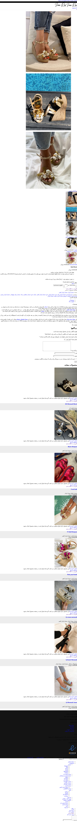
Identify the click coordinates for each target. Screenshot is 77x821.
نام (76, 353)
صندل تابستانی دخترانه (22, 319)
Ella (67, 767)
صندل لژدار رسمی (5, 294)
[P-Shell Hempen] (65, 524)
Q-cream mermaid (71, 617)
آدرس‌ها (72, 728)
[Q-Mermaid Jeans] (65, 695)
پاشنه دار (66, 780)
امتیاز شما (74, 339)
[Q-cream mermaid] (65, 610)
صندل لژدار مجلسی (72, 296)
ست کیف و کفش (66, 798)
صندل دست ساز (71, 319)
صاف (72, 283)
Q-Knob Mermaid (71, 660)
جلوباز (66, 777)
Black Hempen (72, 446)
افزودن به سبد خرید (58, 285)
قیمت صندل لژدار (52, 296)
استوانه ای (65, 794)
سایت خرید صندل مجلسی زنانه (28, 294)
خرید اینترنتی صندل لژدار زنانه (64, 294)
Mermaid (66, 771)
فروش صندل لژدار (62, 296)
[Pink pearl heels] (65, 567)
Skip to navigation (62, 0)
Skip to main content (72, 0)
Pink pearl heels (73, 264)
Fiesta (66, 768)
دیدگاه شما (74, 350)
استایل (46, 307)
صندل (42, 311)
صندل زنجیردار (67, 784)
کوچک (66, 793)
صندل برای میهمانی (15, 294)
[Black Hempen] (65, 439)
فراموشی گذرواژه (69, 731)
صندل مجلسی (67, 783)
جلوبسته (66, 778)
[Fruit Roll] (65, 482)
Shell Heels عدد (71, 285)
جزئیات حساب (70, 729)
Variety (66, 772)
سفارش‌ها (71, 725)
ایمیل (75, 356)
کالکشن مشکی (67, 800)
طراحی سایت (40, 757)
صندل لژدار (71, 292)
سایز (75, 282)
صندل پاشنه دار (73, 408)
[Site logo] (71, 6)
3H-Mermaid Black (71, 404)
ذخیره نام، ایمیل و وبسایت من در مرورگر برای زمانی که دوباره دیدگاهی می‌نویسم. (55, 359)
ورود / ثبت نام (70, 814)
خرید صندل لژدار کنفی (42, 294)
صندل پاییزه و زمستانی (65, 775)
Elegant (66, 766)
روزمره (66, 796)
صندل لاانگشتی (67, 788)
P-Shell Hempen (72, 532)
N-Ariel (75, 250)
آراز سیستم (30, 757)
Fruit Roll (74, 489)
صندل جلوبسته (67, 781)
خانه (76, 237)
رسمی (66, 791)
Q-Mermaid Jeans (71, 702)
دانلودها (72, 726)
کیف (70, 790)
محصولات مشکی (72, 664)
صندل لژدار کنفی (69, 237)
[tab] (71, 300)
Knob (66, 770)
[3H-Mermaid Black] (65, 396)
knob (72, 493)
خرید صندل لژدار (53, 294)
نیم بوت (69, 797)
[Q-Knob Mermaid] (65, 652)
